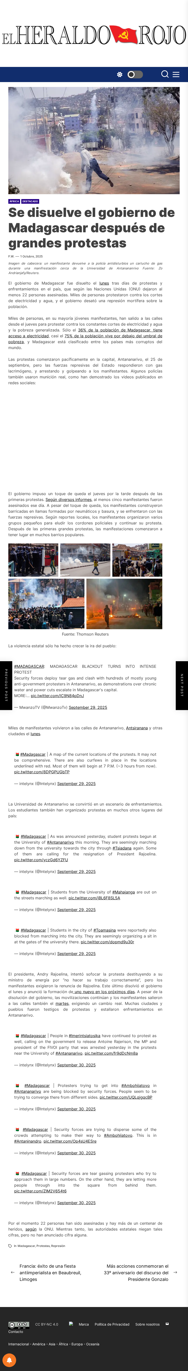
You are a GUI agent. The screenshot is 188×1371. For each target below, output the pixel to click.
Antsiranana (137, 727)
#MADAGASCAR (29, 666)
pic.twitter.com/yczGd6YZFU (41, 859)
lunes (104, 283)
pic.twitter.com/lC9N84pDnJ (57, 695)
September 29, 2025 (88, 707)
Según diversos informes (68, 499)
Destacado (30, 201)
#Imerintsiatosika (84, 1035)
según (30, 1229)
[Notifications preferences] (9, 1360)
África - (65, 1344)
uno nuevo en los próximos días (104, 991)
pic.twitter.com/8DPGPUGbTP (42, 771)
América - (40, 1344)
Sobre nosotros (147, 1324)
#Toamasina (105, 930)
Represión (58, 1246)
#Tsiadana (122, 848)
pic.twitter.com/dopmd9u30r (107, 941)
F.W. (11, 256)
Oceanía (92, 1344)
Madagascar (26, 1246)
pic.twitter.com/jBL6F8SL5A (94, 897)
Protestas (43, 1246)
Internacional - (20, 1344)
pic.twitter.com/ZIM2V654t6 (40, 1191)
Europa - (78, 1344)
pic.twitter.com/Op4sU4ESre (70, 1141)
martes (62, 1003)
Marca (84, 1324)
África (14, 201)
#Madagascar (33, 754)
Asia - (54, 1344)
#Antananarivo (60, 842)
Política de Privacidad (112, 1324)
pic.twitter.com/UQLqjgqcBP (126, 1097)
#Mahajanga (123, 892)
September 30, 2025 (76, 1065)
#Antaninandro (27, 1141)
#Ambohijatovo (135, 1085)
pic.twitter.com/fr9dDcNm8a (111, 1053)
